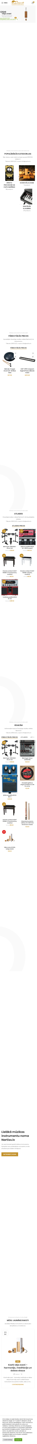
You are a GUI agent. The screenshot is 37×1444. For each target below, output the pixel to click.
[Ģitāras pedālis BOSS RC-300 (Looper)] (27, 537)
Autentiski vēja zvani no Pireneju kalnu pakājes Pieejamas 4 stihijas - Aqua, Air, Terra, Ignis (7, 16)
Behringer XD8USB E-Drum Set (9, 547)
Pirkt (15, 17)
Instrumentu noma (9, 1154)
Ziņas (17, 1361)
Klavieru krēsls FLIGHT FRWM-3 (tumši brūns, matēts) (10, 572)
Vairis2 (18, 1374)
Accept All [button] (18, 1439)
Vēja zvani (6, 14)
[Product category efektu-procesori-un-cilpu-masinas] (9, 178)
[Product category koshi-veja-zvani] (27, 176)
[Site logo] (18, 2)
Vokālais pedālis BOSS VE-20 (10, 598)
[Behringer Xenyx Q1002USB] (27, 748)
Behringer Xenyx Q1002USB (27, 759)
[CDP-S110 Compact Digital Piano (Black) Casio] (27, 359)
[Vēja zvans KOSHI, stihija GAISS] (9, 837)
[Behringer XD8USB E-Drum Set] (9, 537)
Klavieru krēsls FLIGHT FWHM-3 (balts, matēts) (27, 572)
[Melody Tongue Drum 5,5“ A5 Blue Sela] (9, 359)
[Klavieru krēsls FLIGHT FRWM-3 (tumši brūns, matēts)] (9, 561)
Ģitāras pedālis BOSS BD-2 (9, 796)
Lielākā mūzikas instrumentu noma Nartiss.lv (15, 1136)
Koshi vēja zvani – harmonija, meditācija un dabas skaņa (18, 1367)
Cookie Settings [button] (8, 1439)
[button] (15, 356)
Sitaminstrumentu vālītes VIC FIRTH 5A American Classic (27, 822)
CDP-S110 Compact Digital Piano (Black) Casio (27, 371)
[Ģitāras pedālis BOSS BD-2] (9, 779)
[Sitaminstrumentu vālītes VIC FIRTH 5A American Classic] (27, 811)
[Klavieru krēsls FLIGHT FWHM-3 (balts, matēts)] (27, 561)
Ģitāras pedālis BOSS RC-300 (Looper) (27, 547)
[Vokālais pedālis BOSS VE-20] (9, 587)
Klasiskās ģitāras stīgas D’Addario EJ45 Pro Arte (27, 784)
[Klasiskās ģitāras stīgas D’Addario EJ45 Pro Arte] (27, 772)
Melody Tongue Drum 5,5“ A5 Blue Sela (10, 371)
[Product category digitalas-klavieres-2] (27, 201)
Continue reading (18, 1384)
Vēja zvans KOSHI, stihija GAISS (9, 848)
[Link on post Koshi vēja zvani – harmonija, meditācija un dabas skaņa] (17, 1345)
